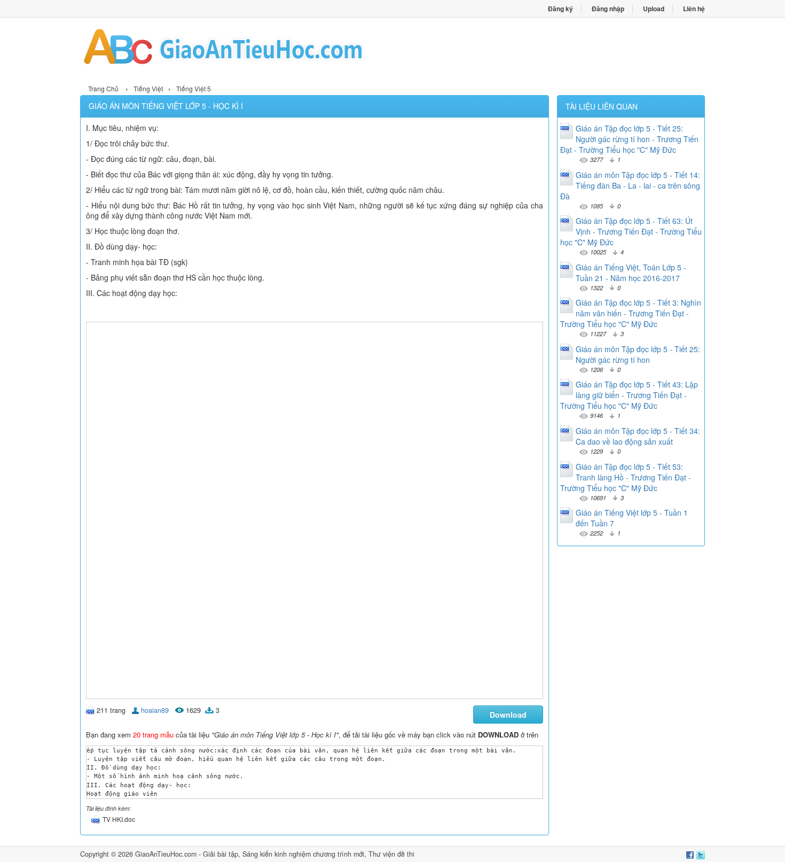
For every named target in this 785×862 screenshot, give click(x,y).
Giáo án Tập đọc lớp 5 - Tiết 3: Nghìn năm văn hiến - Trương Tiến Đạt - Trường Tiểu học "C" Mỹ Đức (630, 313)
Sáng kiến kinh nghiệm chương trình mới (303, 854)
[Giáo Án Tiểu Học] (236, 49)
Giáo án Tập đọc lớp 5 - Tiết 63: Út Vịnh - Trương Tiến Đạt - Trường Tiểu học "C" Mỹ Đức (631, 231)
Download (508, 714)
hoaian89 (155, 710)
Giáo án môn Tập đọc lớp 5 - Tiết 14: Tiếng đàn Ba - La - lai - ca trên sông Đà (630, 185)
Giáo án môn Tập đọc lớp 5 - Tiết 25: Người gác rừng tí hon (638, 354)
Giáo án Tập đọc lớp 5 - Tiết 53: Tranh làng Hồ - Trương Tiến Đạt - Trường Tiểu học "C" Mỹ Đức (625, 477)
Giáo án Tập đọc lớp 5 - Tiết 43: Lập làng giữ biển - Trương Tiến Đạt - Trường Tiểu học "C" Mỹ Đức (629, 395)
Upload (653, 8)
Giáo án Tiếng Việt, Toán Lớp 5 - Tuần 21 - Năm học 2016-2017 (631, 272)
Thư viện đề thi (391, 854)
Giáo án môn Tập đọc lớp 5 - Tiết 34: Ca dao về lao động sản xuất (638, 436)
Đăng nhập (608, 8)
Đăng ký (560, 8)
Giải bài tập (220, 854)
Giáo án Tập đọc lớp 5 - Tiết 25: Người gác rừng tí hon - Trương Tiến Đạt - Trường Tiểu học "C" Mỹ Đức (629, 139)
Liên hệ (694, 8)
